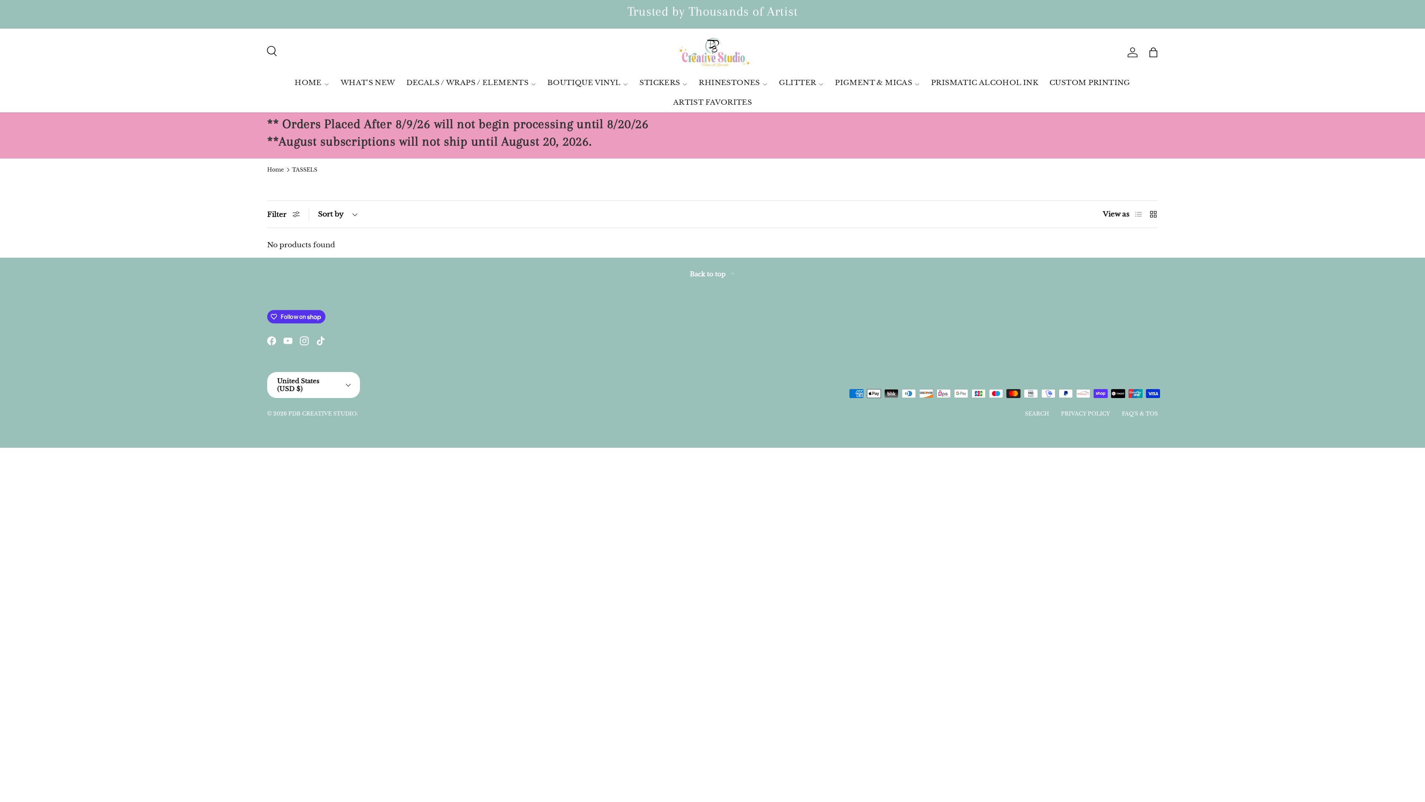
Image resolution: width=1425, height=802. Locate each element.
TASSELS (304, 169)
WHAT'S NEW (368, 82)
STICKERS (659, 82)
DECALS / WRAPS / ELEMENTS (467, 82)
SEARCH (1037, 413)
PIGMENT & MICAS (873, 82)
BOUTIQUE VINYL (583, 82)
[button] (1153, 52)
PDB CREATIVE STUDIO (322, 413)
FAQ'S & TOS (1140, 413)
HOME (308, 82)
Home (275, 169)
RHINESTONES (729, 82)
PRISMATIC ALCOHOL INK (984, 82)
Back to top (709, 274)
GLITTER (797, 82)
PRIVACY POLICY (1085, 413)
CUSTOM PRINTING (1089, 82)
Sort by (331, 214)
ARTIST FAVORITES (712, 102)
